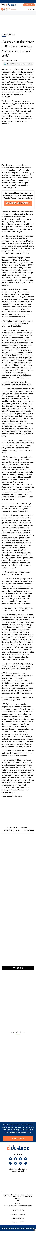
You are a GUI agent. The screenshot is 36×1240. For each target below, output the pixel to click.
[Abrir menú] (3, 4)
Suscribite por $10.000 (29, 5)
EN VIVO (32, 9)
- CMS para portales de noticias (20, 1228)
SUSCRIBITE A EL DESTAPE (17, 203)
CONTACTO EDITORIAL (18, 1222)
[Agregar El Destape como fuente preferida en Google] (18, 64)
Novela (18, 830)
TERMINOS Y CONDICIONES (18, 1210)
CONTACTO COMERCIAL (18, 1218)
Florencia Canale (12, 827)
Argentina (24, 827)
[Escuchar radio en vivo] (2, 9)
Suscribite (18, 1138)
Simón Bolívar (8, 830)
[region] (18, 27)
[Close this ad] (35, 1230)
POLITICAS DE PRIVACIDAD (18, 1214)
